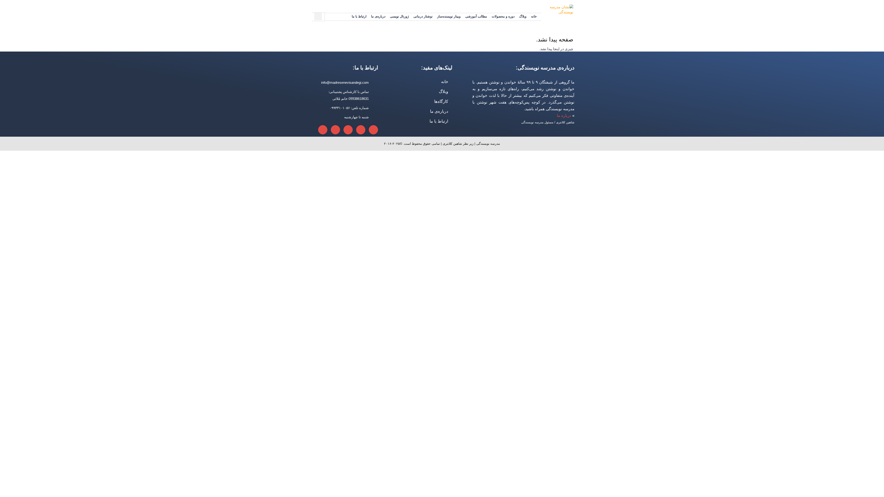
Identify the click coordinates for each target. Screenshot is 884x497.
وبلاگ (522, 16)
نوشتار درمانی (423, 16)
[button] (318, 16)
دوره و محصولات (503, 16)
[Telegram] (360, 129)
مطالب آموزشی (476, 16)
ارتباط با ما (359, 16)
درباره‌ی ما (378, 16)
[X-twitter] (348, 129)
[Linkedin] (373, 129)
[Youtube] (335, 129)
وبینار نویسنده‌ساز (449, 16)
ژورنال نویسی (399, 16)
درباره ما (564, 115)
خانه (534, 16)
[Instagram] (322, 129)
